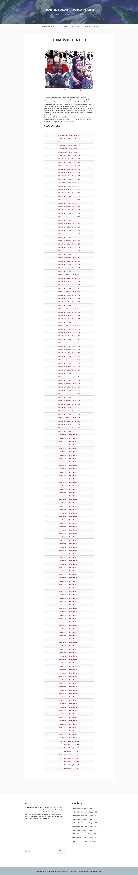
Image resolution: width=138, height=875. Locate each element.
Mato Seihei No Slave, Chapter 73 (69, 523)
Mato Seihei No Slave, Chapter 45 (69, 618)
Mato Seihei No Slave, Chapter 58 (69, 574)
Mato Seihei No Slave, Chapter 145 (69, 278)
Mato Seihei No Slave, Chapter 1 (69, 768)
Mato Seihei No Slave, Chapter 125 (69, 346)
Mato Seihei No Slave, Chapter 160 (69, 227)
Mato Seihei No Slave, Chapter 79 (69, 503)
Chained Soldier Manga (47, 26)
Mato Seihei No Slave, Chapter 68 (69, 540)
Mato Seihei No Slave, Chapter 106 (69, 411)
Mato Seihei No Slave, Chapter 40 (69, 635)
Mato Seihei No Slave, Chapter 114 (69, 383)
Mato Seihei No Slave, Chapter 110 (69, 397)
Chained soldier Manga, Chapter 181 (69, 152)
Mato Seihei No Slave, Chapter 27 (69, 680)
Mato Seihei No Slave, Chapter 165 (69, 210)
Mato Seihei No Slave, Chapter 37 (69, 646)
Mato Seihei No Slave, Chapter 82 (69, 492)
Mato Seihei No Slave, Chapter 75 (69, 516)
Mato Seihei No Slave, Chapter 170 (69, 193)
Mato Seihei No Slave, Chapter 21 (69, 700)
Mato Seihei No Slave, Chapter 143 (69, 285)
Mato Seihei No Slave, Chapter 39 (69, 639)
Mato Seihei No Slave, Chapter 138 (69, 302)
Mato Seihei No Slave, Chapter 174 (69, 176)
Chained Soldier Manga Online (69, 9)
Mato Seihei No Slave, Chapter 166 (69, 206)
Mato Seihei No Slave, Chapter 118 (69, 370)
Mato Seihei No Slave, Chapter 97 (69, 441)
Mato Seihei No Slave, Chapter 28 (69, 676)
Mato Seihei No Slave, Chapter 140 (69, 295)
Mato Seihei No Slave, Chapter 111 (69, 394)
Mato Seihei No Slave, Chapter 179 (69, 159)
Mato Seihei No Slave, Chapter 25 (69, 686)
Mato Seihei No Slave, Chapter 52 (69, 595)
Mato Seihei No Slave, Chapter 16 (69, 717)
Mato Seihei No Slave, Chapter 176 (69, 169)
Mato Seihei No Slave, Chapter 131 (69, 326)
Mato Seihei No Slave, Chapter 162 (69, 220)
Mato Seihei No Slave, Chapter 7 (69, 748)
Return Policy (75, 26)
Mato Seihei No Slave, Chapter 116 (69, 377)
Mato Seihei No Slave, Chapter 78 (69, 506)
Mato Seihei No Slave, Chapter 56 (69, 581)
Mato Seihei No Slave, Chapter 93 (69, 455)
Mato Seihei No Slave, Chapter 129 (69, 332)
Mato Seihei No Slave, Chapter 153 (69, 251)
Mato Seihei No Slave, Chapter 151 (69, 257)
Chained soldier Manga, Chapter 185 (69, 138)
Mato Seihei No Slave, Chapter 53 (69, 591)
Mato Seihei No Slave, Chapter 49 (69, 605)
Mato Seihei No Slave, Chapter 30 (69, 669)
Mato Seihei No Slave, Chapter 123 (69, 353)
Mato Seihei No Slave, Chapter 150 (69, 261)
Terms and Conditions (91, 26)
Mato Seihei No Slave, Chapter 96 (69, 445)
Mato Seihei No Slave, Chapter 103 (69, 421)
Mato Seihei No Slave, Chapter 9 (69, 741)
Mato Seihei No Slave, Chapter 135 (69, 312)
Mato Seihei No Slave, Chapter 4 (69, 758)
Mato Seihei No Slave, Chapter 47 (69, 612)
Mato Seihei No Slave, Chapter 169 (69, 196)
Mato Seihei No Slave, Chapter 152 (69, 254)
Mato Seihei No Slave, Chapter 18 (69, 710)
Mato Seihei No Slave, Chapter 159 (69, 230)
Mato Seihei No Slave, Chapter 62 (69, 560)
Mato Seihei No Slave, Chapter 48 (69, 608)
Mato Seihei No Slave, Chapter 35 (69, 652)
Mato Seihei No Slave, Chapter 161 (69, 223)
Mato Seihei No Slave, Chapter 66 (69, 547)
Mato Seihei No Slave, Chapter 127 (69, 339)
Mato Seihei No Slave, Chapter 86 (69, 479)
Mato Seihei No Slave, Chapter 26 (69, 683)
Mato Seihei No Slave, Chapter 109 (69, 400)
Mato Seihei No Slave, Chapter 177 (69, 166)
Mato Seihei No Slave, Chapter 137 (69, 305)
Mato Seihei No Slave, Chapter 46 (69, 615)
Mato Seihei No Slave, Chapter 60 (69, 567)
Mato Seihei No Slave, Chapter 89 (69, 469)
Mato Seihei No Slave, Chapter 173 (69, 179)
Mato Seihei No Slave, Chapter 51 (69, 598)
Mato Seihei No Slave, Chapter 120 (69, 363)
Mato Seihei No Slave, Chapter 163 (69, 217)
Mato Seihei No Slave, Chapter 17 (69, 714)
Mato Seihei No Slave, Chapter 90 (69, 465)
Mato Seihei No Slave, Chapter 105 (69, 414)
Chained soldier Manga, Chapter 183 (69, 145)
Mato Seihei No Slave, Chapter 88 (69, 472)
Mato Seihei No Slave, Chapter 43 (69, 625)
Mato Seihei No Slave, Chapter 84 (69, 486)
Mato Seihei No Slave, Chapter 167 (69, 203)
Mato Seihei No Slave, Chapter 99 (69, 434)
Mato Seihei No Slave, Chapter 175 (69, 172)
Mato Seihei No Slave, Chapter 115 (69, 380)
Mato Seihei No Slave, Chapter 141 (69, 291)
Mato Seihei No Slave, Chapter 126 (69, 343)
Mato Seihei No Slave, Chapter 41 (69, 632)
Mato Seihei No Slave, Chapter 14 (69, 724)
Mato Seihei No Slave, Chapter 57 (69, 577)
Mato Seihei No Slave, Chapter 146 (69, 274)
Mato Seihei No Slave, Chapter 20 (69, 703)
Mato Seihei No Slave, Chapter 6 (69, 751)
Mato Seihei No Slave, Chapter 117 (69, 373)
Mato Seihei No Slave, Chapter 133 (69, 319)
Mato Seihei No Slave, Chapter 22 (69, 697)
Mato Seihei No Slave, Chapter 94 (69, 452)
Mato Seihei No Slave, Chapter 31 (69, 666)
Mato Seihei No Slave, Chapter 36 (69, 649)
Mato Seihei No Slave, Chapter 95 (69, 448)
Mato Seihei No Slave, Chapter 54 (69, 588)
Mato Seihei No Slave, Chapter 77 (69, 509)
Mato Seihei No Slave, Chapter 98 (69, 438)
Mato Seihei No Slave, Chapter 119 (69, 366)
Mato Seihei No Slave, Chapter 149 (69, 264)
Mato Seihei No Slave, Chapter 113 (69, 387)
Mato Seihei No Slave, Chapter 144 (69, 281)
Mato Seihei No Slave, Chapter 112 (69, 390)
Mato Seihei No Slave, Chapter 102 (69, 424)
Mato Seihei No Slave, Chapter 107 (69, 407)
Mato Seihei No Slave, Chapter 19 (69, 707)
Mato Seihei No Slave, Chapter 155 (69, 244)
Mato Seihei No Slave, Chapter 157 (69, 237)
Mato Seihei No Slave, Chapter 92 (69, 458)
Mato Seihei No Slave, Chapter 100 (69, 431)
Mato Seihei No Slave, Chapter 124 (69, 349)
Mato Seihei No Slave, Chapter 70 (69, 533)
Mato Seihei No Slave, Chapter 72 (69, 526)
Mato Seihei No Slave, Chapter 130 (69, 329)
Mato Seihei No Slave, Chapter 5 (69, 755)
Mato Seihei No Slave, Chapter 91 (69, 462)
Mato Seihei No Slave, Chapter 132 (69, 322)
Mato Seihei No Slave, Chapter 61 (69, 564)
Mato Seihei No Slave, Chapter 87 (69, 475)
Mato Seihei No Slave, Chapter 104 (69, 417)
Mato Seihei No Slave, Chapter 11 (69, 734)
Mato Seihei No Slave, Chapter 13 (69, 727)
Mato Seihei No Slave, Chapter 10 (69, 738)
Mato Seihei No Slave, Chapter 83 (69, 489)
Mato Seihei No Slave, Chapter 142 (69, 288)
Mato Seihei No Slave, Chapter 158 (69, 234)
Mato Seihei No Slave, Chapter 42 (69, 629)
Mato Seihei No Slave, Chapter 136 (69, 309)
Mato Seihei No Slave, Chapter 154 (69, 247)
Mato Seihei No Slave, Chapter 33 (69, 659)
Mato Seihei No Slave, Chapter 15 (69, 720)
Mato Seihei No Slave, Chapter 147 (69, 271)
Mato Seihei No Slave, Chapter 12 (69, 731)
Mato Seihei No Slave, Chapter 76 (69, 513)
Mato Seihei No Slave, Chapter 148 (69, 268)
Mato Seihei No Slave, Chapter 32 (69, 663)
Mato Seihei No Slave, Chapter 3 (69, 761)
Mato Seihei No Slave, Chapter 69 (69, 537)
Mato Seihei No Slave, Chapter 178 (69, 162)
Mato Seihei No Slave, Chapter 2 (69, 765)
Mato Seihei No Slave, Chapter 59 (69, 571)
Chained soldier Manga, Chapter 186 (69, 135)
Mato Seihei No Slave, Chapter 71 (69, 530)
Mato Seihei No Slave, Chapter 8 (69, 744)
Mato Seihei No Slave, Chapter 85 (69, 482)
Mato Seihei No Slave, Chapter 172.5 (69, 183)
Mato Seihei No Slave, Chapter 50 (69, 601)
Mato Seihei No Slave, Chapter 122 (69, 356)
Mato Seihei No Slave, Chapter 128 (69, 336)
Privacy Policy (63, 26)
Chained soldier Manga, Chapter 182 (69, 148)
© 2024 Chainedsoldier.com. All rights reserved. (51, 871)
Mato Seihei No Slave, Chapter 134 (69, 315)
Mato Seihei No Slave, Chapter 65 (69, 550)
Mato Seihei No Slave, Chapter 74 (69, 520)
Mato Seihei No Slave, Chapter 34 (69, 656)
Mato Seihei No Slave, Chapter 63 (69, 557)
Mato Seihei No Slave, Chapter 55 (69, 584)
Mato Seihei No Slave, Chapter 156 (69, 240)
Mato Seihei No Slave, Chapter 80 (69, 499)
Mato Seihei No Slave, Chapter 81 (69, 496)
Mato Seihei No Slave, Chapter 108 (69, 404)
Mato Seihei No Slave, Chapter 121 (69, 360)
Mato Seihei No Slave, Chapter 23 (69, 693)
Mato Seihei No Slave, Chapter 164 (69, 213)
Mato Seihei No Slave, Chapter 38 (69, 642)
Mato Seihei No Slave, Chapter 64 (69, 554)
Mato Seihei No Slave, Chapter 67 (69, 543)
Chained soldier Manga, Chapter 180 (69, 155)
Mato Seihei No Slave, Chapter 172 (69, 186)
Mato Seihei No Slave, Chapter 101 (69, 428)
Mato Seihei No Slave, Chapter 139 (69, 298)
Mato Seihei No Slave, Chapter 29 (69, 673)
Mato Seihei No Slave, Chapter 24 (69, 690)
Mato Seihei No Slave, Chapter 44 (69, 622)
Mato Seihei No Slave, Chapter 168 (69, 200)
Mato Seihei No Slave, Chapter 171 (69, 189)
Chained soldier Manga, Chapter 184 (69, 142)
